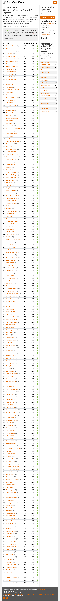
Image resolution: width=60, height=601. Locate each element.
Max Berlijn (9, 77)
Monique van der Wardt (13, 195)
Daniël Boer (9, 482)
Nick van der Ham (11, 59)
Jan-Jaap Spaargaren (12, 296)
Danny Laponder (11, 149)
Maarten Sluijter (11, 472)
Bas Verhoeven (10, 242)
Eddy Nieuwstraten (11, 188)
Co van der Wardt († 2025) (13, 90)
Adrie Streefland (10, 516)
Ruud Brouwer (45, 108)
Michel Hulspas (10, 433)
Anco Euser (9, 570)
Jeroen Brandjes (11, 278)
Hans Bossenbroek (11, 319)
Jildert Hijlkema (10, 438)
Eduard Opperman (11, 172)
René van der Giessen (12, 466)
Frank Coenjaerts (11, 234)
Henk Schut (9, 376)
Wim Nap (8, 208)
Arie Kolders (9, 332)
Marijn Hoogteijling (12, 322)
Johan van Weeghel (11, 565)
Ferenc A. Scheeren (11, 286)
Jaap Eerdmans (10, 92)
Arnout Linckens (45, 93)
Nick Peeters (10, 549)
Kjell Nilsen (9, 505)
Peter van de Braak (11, 518)
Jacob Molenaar (10, 353)
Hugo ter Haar (10, 363)
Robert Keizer (10, 95)
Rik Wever (9, 510)
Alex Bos (8, 368)
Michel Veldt (9, 126)
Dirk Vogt (9, 314)
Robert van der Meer (12, 389)
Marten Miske (10, 283)
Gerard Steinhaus (11, 46)
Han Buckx (9, 139)
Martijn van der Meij (12, 464)
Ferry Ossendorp (11, 72)
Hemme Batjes (10, 247)
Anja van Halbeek (11, 443)
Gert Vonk (9, 399)
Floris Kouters (10, 523)
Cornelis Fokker (10, 337)
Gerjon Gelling (10, 213)
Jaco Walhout (10, 386)
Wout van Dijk (10, 309)
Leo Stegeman (10, 281)
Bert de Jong (9, 265)
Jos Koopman (10, 552)
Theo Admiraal (10, 144)
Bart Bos (8, 237)
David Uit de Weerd (11, 159)
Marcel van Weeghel (12, 415)
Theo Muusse (45, 111)
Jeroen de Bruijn (11, 105)
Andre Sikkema (10, 270)
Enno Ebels (9, 53)
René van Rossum (11, 348)
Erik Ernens (9, 102)
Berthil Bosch (10, 273)
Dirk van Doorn (10, 521)
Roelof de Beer (10, 100)
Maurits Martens (11, 193)
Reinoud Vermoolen (12, 157)
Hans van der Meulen (12, 141)
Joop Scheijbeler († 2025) (13, 469)
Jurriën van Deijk (11, 268)
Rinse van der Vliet (11, 133)
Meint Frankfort (10, 583)
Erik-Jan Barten (10, 407)
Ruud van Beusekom (12, 294)
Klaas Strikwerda (11, 397)
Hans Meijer (9, 216)
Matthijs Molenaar (11, 497)
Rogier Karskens (45, 72)
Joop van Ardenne (11, 317)
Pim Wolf (8, 226)
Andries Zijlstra (10, 441)
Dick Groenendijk (11, 51)
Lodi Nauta (9, 343)
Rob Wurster (10, 477)
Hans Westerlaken (11, 177)
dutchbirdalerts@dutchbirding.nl (11, 594)
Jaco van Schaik (10, 541)
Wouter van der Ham (12, 412)
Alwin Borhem (10, 185)
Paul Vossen (9, 206)
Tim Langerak (10, 490)
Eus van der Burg (11, 175)
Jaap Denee (44, 101)
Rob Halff (43, 75)
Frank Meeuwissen (11, 374)
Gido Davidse (10, 229)
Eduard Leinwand (11, 454)
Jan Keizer (9, 559)
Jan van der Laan (11, 56)
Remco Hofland (45, 96)
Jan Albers (9, 456)
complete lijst (50, 23)
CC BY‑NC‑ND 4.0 (42, 589)
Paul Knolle (44, 106)
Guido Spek (9, 572)
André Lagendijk (11, 330)
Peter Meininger (11, 291)
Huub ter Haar (10, 384)
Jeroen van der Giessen (13, 448)
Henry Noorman (11, 446)
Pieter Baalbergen (11, 299)
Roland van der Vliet (12, 66)
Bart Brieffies (45, 62)
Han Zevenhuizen (46, 70)
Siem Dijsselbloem (11, 503)
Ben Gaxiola (9, 87)
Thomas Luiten (10, 324)
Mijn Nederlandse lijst (47, 17)
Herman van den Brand (13, 239)
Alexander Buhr (10, 170)
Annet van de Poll (11, 492)
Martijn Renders (11, 345)
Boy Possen (9, 423)
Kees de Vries (45, 90)
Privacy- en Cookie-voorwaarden (35, 594)
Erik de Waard (10, 394)
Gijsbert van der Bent (12, 154)
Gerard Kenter (10, 275)
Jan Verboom (10, 425)
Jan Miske (9, 250)
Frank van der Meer (12, 410)
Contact (23, 594)
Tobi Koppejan (10, 358)
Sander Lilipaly (10, 301)
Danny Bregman (11, 531)
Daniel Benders (45, 85)
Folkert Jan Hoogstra (12, 211)
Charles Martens (11, 201)
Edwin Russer (10, 162)
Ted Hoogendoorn (11, 61)
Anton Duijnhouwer (12, 198)
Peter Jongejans (10, 428)
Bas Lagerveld (45, 88)
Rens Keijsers (10, 500)
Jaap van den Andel (11, 288)
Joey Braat (9, 350)
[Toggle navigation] (55, 2)
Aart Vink (8, 48)
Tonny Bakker (10, 366)
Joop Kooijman (10, 461)
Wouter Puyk (10, 121)
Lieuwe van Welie (11, 260)
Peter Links (9, 405)
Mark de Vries (10, 255)
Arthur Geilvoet (10, 263)
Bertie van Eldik (10, 495)
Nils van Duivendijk (11, 108)
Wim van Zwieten (11, 392)
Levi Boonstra (10, 557)
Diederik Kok (44, 77)
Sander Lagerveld (11, 79)
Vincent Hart (9, 304)
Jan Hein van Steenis (12, 221)
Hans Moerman (10, 435)
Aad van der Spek (11, 136)
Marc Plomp (9, 74)
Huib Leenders (10, 513)
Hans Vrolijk (9, 115)
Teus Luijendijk (45, 67)
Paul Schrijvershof (11, 203)
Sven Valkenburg (11, 381)
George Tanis (10, 508)
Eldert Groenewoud (11, 257)
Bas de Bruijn (10, 451)
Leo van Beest (10, 430)
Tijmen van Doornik (12, 118)
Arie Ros (8, 335)
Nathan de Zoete (11, 567)
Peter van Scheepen (12, 97)
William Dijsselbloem (12, 479)
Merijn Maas (9, 554)
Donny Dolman (10, 526)
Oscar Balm (9, 487)
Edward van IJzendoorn (13, 128)
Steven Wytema (10, 180)
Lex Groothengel (11, 575)
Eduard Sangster (11, 152)
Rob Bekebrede (45, 83)
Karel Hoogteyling (11, 252)
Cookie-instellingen (50, 594)
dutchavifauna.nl (26, 33)
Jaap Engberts (10, 417)
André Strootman (11, 312)
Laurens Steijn (45, 80)
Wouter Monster (11, 539)
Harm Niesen (45, 103)
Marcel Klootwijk (11, 485)
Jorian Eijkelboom (11, 546)
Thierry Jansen (10, 219)
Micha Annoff (10, 580)
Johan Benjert (10, 534)
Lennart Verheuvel (11, 420)
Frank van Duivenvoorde (13, 113)
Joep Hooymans (10, 402)
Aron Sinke (9, 562)
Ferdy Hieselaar (10, 190)
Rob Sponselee (10, 379)
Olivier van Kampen (11, 577)
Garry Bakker (10, 131)
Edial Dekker (9, 244)
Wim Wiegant (10, 84)
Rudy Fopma (9, 536)
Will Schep (9, 146)
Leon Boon (44, 98)
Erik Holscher (10, 371)
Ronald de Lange (46, 65)
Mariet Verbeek (10, 459)
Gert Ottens (9, 167)
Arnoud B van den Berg (13, 64)
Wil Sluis (8, 528)
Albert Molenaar (11, 361)
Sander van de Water (12, 82)
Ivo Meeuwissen (11, 340)
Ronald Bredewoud (11, 544)
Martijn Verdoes (11, 306)
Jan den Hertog (10, 164)
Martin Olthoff (10, 69)
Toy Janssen (9, 183)
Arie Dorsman (10, 474)
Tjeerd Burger (10, 355)
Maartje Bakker (10, 224)
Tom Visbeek (10, 327)
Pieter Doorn (10, 232)
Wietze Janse (10, 110)
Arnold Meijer (10, 123)
